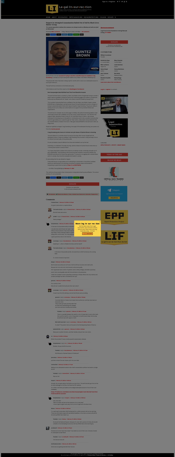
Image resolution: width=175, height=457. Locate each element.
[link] (87, 222)
